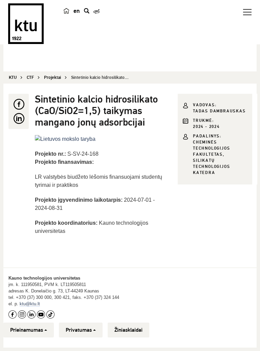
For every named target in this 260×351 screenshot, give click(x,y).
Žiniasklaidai (128, 330)
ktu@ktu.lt (30, 303)
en (76, 11)
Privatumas (79, 330)
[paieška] (87, 11)
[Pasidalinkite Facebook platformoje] (19, 104)
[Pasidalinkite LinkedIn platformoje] (19, 118)
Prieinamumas (26, 330)
